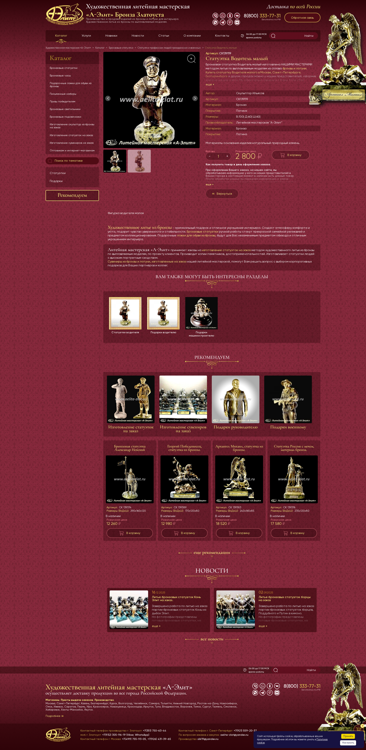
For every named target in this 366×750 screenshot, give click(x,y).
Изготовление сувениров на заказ (71, 142)
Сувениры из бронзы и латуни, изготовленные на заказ (147, 261)
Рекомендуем (72, 194)
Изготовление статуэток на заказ (71, 135)
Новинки (111, 35)
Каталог (61, 35)
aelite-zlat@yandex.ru (234, 734)
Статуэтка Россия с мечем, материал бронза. (294, 448)
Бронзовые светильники (65, 109)
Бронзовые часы (60, 75)
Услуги (86, 35)
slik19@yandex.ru (207, 738)
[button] (195, 98)
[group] (151, 100)
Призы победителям (62, 101)
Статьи (163, 35)
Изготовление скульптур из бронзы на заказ (72, 126)
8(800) (262, 15)
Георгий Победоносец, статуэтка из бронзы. (184, 448)
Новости (138, 35)
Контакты (222, 35)
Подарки (56, 181)
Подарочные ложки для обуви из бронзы (70, 85)
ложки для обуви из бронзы (196, 235)
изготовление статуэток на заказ (226, 250)
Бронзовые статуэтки (63, 67)
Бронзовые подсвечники (65, 116)
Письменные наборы (63, 93)
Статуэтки (58, 173)
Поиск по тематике (68, 160)
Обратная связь (302, 17)
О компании (192, 35)
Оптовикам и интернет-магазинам (72, 150)
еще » (210, 84)
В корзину (294, 155)
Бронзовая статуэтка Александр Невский (129, 448)
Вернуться (224, 193)
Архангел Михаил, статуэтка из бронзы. (239, 448)
